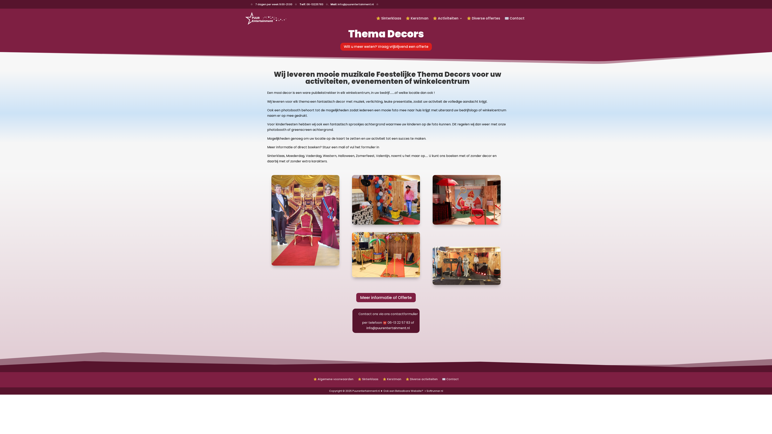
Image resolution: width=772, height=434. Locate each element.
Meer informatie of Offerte (386, 297)
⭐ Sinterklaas (388, 18)
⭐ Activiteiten (445, 18)
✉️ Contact (515, 18)
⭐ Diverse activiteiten (422, 379)
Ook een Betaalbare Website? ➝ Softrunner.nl (413, 391)
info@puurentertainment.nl (388, 328)
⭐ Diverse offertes (483, 18)
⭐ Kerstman (417, 18)
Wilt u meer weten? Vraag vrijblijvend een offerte (386, 46)
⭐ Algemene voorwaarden (333, 379)
